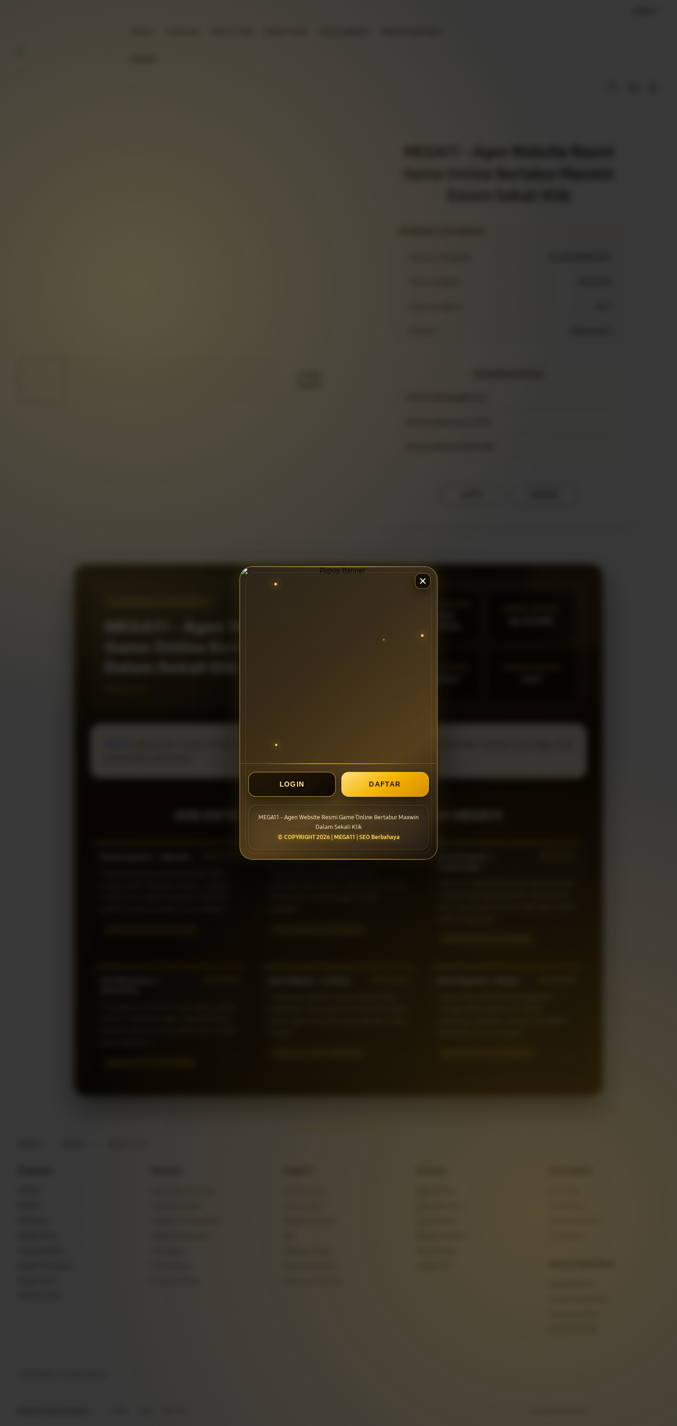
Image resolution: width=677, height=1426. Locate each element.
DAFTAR (385, 784)
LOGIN (292, 784)
